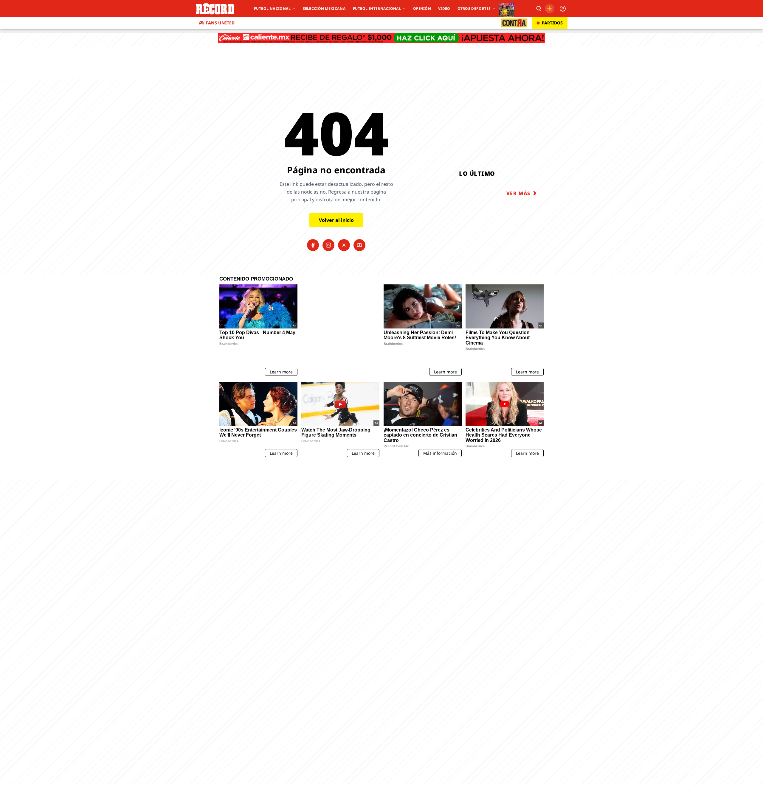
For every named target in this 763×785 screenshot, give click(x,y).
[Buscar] (538, 9)
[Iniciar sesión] (562, 8)
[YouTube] (359, 245)
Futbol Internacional (377, 8)
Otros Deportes (474, 8)
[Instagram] (328, 245)
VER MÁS (518, 193)
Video (444, 8)
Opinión (422, 8)
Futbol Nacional (272, 8)
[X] (344, 245)
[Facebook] (313, 245)
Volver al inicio (336, 220)
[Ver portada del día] (506, 8)
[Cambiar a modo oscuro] (549, 8)
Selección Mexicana (324, 8)
